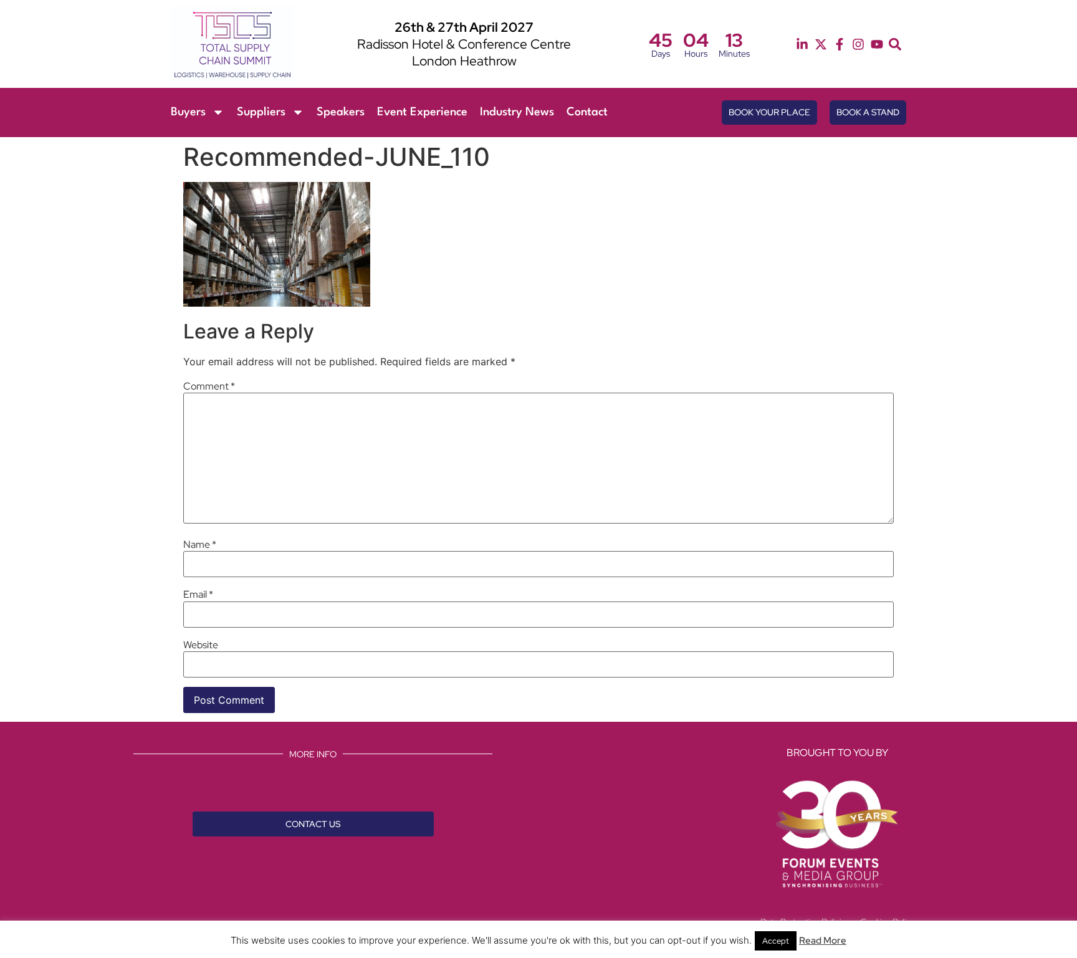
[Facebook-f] (839, 44)
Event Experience (422, 112)
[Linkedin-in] (802, 44)
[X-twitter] (821, 44)
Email (198, 595)
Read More (822, 940)
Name (199, 545)
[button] (894, 43)
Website (200, 645)
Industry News (517, 112)
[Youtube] (877, 44)
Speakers (341, 112)
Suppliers (261, 112)
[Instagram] (858, 44)
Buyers (188, 112)
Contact (587, 112)
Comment (209, 386)
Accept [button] (775, 941)
